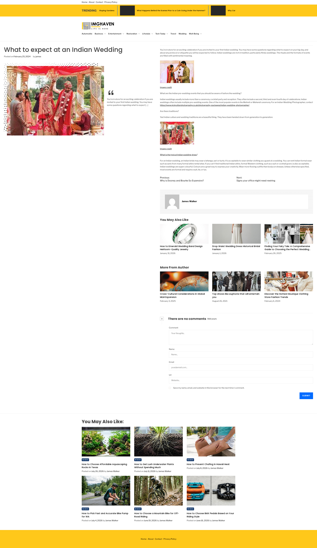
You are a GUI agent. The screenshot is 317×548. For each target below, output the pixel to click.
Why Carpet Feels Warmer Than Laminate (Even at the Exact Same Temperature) (225, 10)
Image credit (166, 87)
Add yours (212, 319)
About (91, 2)
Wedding (183, 34)
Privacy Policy (110, 2)
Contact (99, 2)
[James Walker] (172, 202)
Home (84, 2)
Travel (173, 34)
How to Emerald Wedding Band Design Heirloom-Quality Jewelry (181, 248)
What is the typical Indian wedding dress (178, 155)
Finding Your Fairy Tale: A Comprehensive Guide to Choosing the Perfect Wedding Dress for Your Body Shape (287, 249)
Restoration (132, 34)
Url (170, 375)
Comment (173, 328)
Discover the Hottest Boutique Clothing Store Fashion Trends (286, 295)
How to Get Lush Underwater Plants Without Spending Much (154, 466)
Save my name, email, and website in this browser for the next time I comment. (208, 388)
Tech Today (160, 34)
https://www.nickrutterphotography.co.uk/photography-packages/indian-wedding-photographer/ (204, 105)
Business (99, 34)
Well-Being (194, 34)
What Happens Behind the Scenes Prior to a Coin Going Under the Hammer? (132, 10)
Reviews (85, 460)
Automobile (87, 34)
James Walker (189, 201)
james (38, 56)
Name (171, 349)
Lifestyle (146, 34)
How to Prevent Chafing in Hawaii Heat (208, 464)
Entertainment (114, 34)
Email (171, 362)
